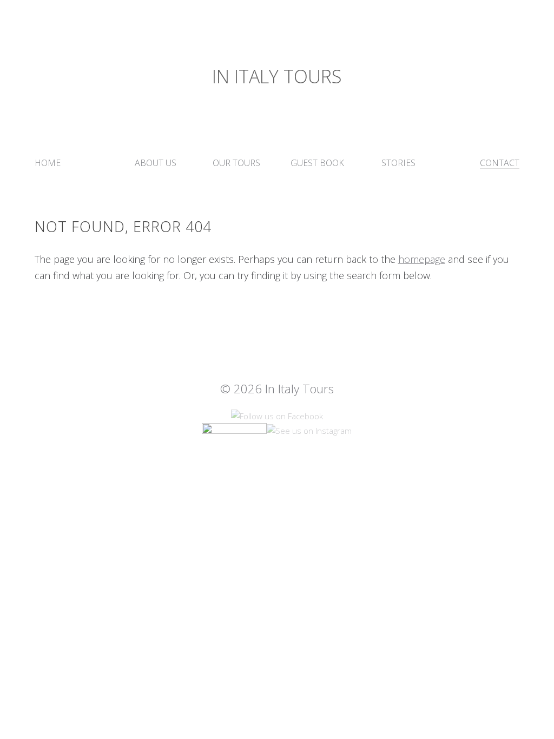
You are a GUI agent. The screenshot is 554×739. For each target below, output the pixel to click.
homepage (421, 259)
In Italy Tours (277, 76)
